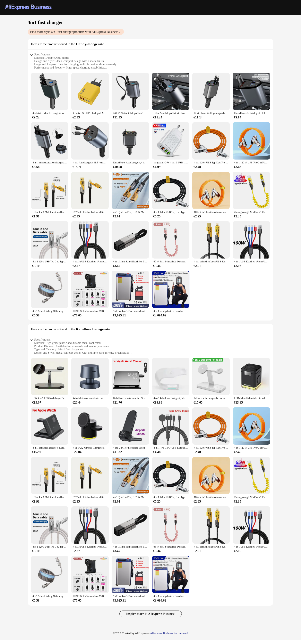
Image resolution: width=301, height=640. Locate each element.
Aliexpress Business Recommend (169, 633)
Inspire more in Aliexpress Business (150, 613)
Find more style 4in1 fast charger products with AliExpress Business (74, 32)
